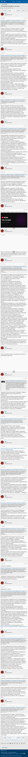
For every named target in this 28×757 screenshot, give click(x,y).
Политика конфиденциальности (7, 753)
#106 (26, 209)
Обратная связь (4, 752)
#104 (26, 125)
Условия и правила (12, 752)
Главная (21, 753)
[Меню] (1, 1)
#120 (26, 704)
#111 (26, 416)
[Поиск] (26, 1)
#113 (26, 467)
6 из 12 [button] (13, 10)
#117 (26, 586)
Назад (9, 10)
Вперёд (18, 10)
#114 (26, 500)
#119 (26, 676)
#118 (26, 635)
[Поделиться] (24, 18)
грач (2, 8)
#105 (26, 171)
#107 (26, 234)
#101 (26, 18)
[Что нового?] (24, 1)
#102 (26, 53)
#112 (26, 446)
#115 (26, 526)
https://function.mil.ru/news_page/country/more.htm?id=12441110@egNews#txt (13, 449)
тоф (12, 8)
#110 (26, 378)
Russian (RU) (4, 750)
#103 (26, 97)
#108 (26, 264)
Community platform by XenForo (11, 755)
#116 (26, 563)
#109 (26, 351)
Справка (16, 753)
